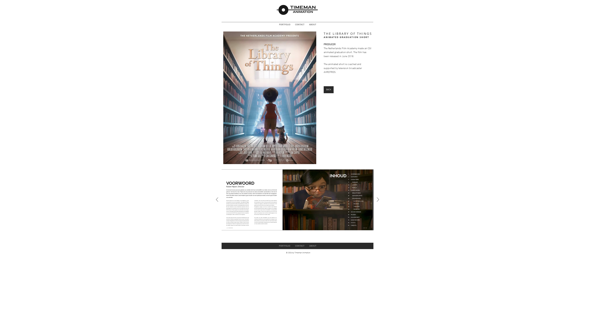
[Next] (378, 199)
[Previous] (217, 199)
